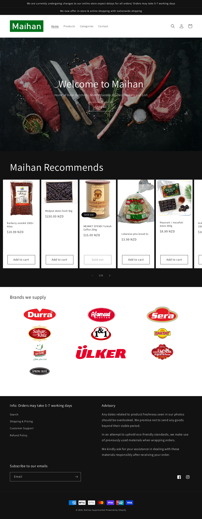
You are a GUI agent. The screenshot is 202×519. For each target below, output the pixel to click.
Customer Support (22, 428)
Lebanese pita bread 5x (135, 234)
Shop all (101, 107)
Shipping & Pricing (21, 421)
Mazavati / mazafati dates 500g (171, 224)
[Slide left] (92, 275)
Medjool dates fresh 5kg (59, 211)
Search (14, 414)
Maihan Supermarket (95, 510)
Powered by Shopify (116, 510)
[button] (172, 26)
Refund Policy (18, 435)
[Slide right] (109, 275)
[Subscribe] (76, 476)
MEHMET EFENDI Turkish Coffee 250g (97, 228)
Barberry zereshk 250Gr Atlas (20, 225)
